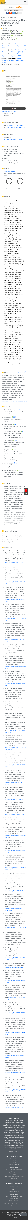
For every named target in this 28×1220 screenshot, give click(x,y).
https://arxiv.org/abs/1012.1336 (14, 967)
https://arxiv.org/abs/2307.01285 (13, 139)
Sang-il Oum (17, 35)
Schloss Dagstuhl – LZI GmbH (18, 1212)
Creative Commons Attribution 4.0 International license (13, 60)
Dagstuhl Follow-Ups (14, 1164)
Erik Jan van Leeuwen (8, 39)
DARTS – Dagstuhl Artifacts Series (14, 1169)
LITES (14, 1174)
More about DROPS (14, 1151)
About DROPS (9, 1215)
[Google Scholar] (17, 653)
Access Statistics (10, 171)
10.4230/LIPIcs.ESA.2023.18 (15, 125)
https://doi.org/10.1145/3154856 (14, 1107)
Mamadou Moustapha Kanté (10, 34)
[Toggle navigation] (25, 2)
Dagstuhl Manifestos (14, 1172)
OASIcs (14, 1162)
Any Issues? (25, 1214)
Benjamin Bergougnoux (9, 30)
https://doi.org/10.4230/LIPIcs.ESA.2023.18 (14, 401)
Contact (15, 1217)
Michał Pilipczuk (6, 37)
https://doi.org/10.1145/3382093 (14, 891)
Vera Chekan (5, 32)
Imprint (16, 1215)
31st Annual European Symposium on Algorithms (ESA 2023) (14, 46)
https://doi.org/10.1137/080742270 (14, 799)
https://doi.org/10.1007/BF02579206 (15, 1013)
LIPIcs (14, 1160)
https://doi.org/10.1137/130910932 (14, 814)
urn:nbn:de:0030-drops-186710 (16, 127)
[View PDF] (14, 89)
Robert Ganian (17, 32)
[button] (20, 13)
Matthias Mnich (6, 35)
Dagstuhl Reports (14, 1171)
